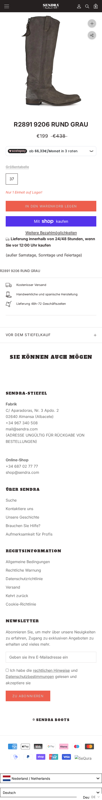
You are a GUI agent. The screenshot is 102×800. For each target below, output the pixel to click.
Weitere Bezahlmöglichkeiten (51, 232)
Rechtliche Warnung (23, 570)
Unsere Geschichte (22, 517)
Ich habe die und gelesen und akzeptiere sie (42, 676)
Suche (11, 500)
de (93, 797)
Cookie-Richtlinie (21, 604)
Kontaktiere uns (19, 508)
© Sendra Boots (51, 720)
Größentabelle (17, 167)
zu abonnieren (28, 696)
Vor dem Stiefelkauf (28, 335)
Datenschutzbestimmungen (30, 676)
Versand (13, 587)
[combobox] (51, 778)
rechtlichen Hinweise (51, 670)
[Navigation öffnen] (6, 6)
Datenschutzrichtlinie (24, 578)
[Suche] (87, 6)
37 (11, 179)
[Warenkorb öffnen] (96, 6)
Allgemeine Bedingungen (28, 561)
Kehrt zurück (17, 595)
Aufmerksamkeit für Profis (29, 534)
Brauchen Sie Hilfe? (23, 525)
